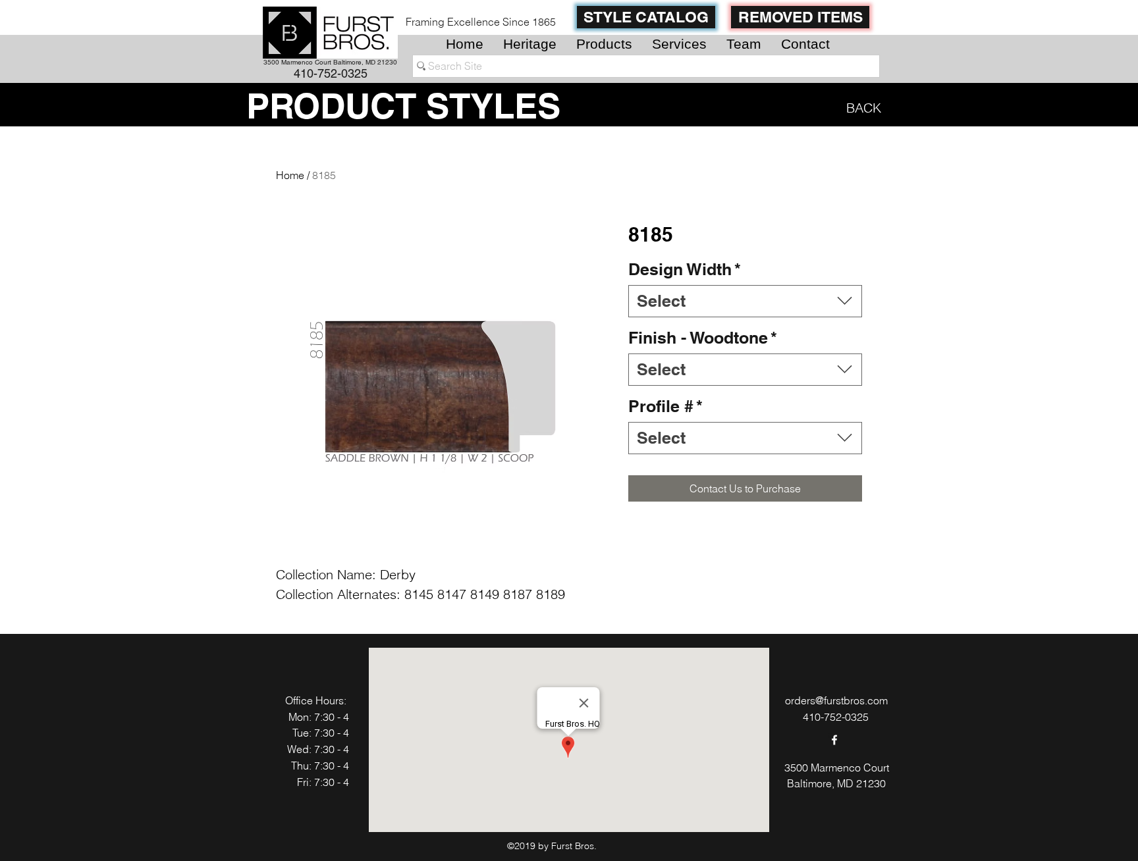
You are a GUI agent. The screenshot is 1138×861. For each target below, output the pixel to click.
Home (290, 175)
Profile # (665, 406)
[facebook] (834, 739)
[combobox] (745, 301)
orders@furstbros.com (836, 700)
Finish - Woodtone (702, 338)
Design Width (684, 269)
